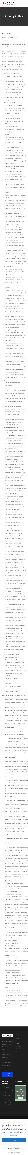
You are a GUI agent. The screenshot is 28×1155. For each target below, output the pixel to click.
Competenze (18, 1041)
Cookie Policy (10, 1152)
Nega (14, 1144)
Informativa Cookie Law (20, 1050)
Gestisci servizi (13, 1135)
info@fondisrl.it (15, 657)
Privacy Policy (17, 1152)
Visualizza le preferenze (14, 1148)
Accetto (20, 1097)
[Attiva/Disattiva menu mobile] (25, 4)
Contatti (17, 1043)
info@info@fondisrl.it (9, 1098)
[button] (25, 1121)
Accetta (14, 1140)
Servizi (17, 1038)
